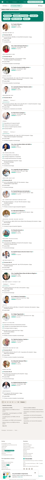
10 (18, 402)
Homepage (4, 430)
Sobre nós (4, 447)
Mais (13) (4, 426)
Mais (19, 25)
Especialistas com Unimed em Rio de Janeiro (33, 409)
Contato (3, 449)
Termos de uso (5, 468)
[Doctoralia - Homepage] (3, 1)
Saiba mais (20, 477)
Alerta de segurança (6, 469)
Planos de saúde (26, 446)
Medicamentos (26, 449)
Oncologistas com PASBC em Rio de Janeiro (12, 420)
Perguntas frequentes (28, 453)
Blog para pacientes (27, 456)
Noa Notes (5, 465)
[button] (41, 13)
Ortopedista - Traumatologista (21, 15)
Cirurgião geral (33, 15)
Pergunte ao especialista (28, 447)
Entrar (25, 2)
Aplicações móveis (27, 454)
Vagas (8, 450)
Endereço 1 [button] (5, 100)
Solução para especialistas (7, 462)
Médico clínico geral (16, 18)
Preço (3, 460)
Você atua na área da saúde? (35, 2)
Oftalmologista (7, 15)
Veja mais (26, 18)
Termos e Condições (6, 452)
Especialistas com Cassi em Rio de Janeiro (33, 421)
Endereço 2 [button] (12, 100)
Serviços (25, 450)
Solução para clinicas (6, 463)
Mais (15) (26, 423)
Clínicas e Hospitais (27, 445)
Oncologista (7, 18)
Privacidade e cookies (6, 443)
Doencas (25, 452)
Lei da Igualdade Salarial (7, 454)
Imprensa (4, 453)
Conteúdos (4, 466)
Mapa (41, 5)
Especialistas (26, 443)
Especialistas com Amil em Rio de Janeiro (33, 415)
